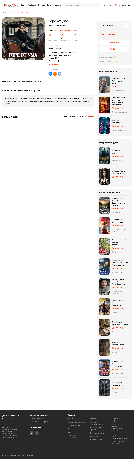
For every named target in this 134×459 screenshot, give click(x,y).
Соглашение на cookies (76, 422)
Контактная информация (39, 415)
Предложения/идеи (97, 433)
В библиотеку (114, 42)
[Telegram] (59, 74)
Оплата (70, 432)
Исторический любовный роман (65, 30)
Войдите (90, 117)
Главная (5, 12)
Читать (115, 49)
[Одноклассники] (55, 74)
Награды (38, 82)
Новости (57, 5)
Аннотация (6, 82)
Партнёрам (94, 436)
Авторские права (117, 447)
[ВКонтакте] (50, 74)
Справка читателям (75, 425)
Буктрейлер (27, 82)
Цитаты (17, 82)
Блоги (49, 5)
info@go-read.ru (36, 427)
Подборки (32, 5)
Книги (23, 5)
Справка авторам (74, 429)
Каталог (14, 12)
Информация (72, 415)
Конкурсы (41, 5)
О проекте (93, 419)
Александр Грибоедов (58, 25)
